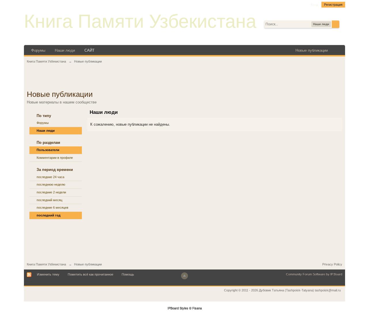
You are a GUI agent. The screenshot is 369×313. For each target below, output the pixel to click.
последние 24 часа (50, 177)
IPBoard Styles (177, 308)
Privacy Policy (332, 264)
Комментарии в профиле (55, 157)
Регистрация (333, 4)
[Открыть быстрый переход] (337, 50)
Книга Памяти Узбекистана (140, 21)
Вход (314, 4)
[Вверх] (184, 275)
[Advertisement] (184, 79)
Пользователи (48, 150)
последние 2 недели (51, 192)
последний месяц (49, 200)
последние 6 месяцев (52, 207)
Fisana (197, 308)
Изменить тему (48, 274)
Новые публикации (311, 50)
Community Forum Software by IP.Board (314, 274)
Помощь (128, 274)
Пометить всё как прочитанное (90, 274)
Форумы (38, 50)
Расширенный (342, 24)
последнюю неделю (51, 184)
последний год (49, 215)
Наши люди (65, 50)
